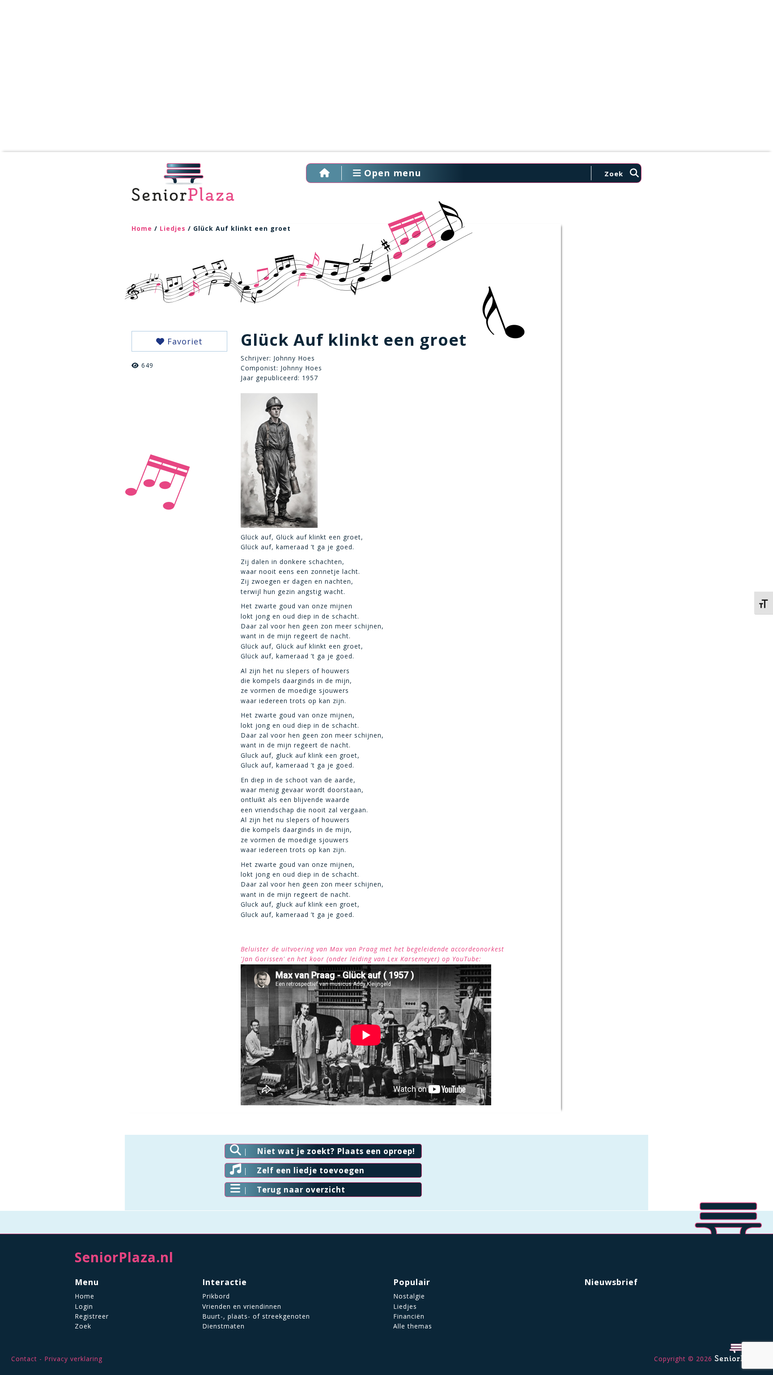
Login (84, 1306)
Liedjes (173, 228)
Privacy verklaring (73, 1358)
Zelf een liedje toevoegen (311, 1170)
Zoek (83, 1326)
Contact (24, 1358)
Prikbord (216, 1296)
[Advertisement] (386, 80)
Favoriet (184, 341)
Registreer (92, 1316)
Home (142, 228)
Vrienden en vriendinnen (241, 1306)
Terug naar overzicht (301, 1189)
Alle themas (412, 1326)
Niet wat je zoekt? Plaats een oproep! (336, 1151)
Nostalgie (409, 1296)
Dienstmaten (223, 1326)
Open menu (391, 173)
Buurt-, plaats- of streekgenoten (256, 1316)
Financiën (409, 1316)
